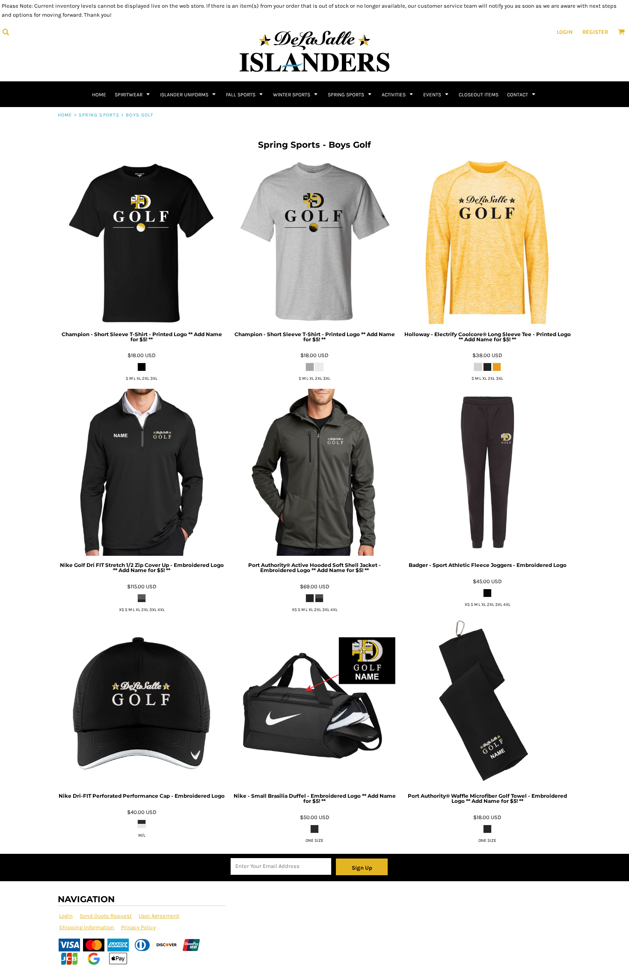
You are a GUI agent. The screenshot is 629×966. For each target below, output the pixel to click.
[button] (5, 31)
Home (65, 115)
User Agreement (159, 915)
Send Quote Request (106, 915)
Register (595, 32)
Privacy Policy (138, 927)
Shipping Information (86, 927)
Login (565, 32)
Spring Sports (99, 115)
